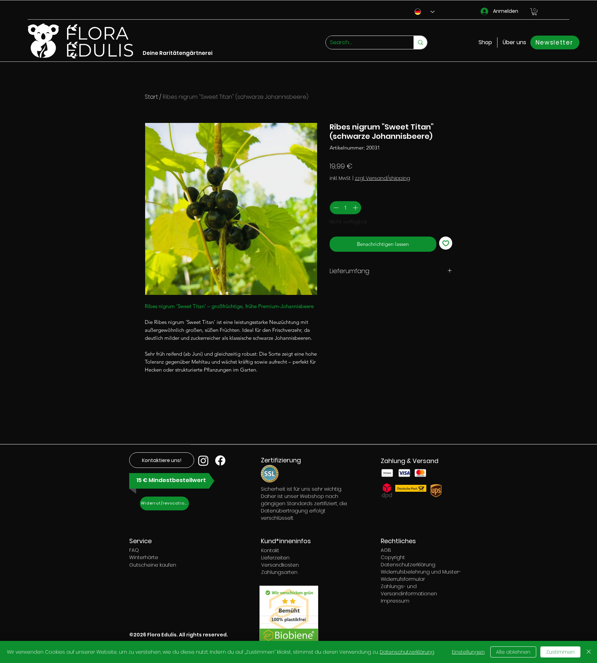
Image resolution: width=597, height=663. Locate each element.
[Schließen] (589, 651)
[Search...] (420, 42)
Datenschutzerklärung (407, 651)
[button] (534, 11)
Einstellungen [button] (468, 651)
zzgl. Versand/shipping (382, 178)
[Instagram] (203, 460)
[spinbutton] (345, 207)
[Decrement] (335, 207)
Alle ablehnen (513, 651)
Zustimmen (560, 651)
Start (151, 97)
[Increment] (356, 207)
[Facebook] (220, 460)
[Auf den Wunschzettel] (446, 243)
